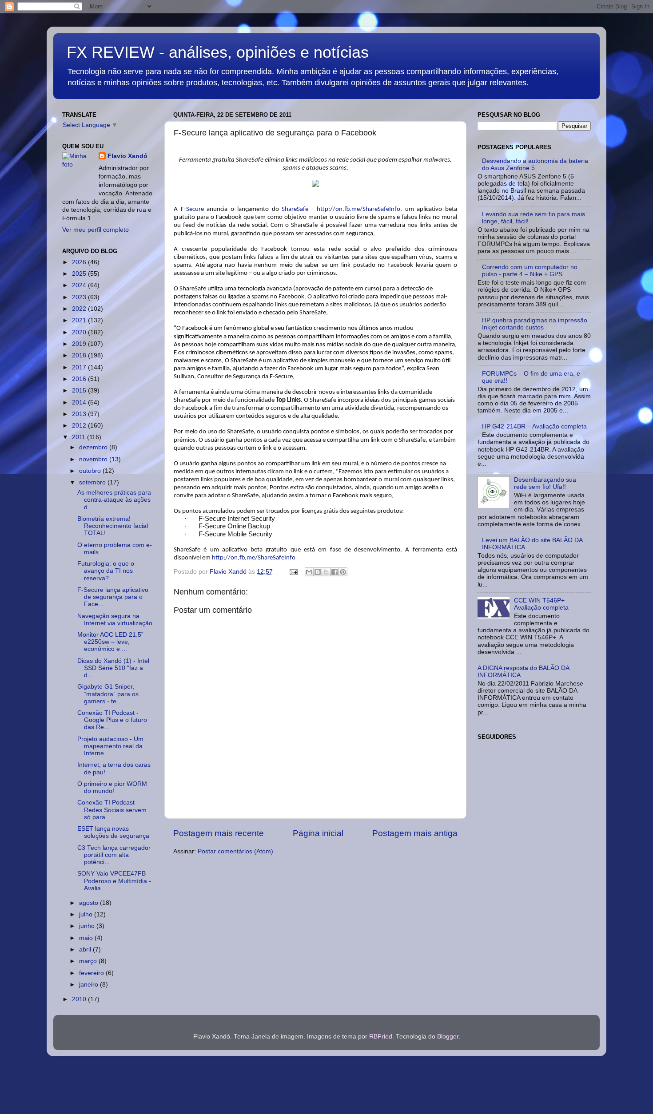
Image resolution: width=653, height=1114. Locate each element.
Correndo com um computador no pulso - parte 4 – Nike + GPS (529, 271)
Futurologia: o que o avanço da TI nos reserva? (105, 570)
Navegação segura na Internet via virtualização (114, 619)
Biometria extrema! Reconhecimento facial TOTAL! (112, 525)
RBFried (380, 1036)
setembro (93, 482)
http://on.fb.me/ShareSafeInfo (358, 209)
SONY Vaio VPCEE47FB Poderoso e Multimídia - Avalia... (114, 880)
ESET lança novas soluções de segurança (113, 832)
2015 (80, 390)
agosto (89, 903)
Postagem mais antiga (415, 833)
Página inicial (318, 833)
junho (87, 926)
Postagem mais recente (218, 833)
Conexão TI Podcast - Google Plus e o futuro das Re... (112, 720)
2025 (80, 273)
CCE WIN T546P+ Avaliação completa (541, 604)
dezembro (94, 447)
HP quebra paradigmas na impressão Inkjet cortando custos (534, 324)
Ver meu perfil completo (95, 229)
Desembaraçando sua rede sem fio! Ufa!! (545, 483)
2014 (80, 402)
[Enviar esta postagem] (293, 571)
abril (86, 949)
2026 (80, 262)
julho (86, 914)
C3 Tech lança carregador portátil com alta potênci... (114, 854)
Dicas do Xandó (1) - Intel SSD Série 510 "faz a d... (113, 668)
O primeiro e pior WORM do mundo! (112, 787)
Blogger (447, 1036)
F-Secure (192, 209)
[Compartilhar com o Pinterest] (342, 571)
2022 (80, 308)
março (89, 961)
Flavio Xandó (127, 156)
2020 (80, 332)
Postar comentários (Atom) (235, 851)
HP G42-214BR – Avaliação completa (534, 426)
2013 (80, 414)
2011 (79, 437)
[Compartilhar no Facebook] (334, 571)
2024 (80, 285)
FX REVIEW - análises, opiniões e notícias (218, 52)
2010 (80, 999)
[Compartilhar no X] (326, 571)
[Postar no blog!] (317, 571)
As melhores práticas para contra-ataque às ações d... (114, 499)
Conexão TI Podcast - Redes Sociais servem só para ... (112, 809)
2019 (80, 344)
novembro (94, 459)
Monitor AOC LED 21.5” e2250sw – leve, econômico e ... (110, 641)
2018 (80, 355)
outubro (91, 471)
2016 (80, 379)
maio (87, 938)
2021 (80, 320)
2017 (80, 367)
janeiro (89, 984)
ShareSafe (295, 209)
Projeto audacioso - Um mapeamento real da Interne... (110, 746)
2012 (80, 425)
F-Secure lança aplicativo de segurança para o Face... (112, 597)
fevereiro (92, 973)
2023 (80, 297)
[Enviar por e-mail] (309, 571)
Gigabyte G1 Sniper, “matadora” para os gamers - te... (108, 693)
